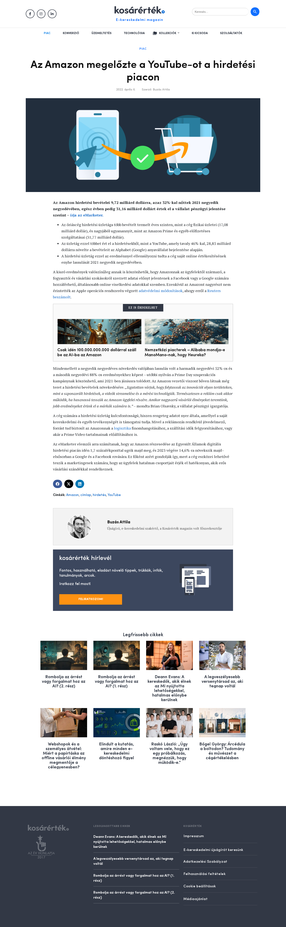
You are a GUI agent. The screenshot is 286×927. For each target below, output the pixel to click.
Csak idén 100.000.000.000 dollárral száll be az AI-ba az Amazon (96, 352)
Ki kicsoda (200, 33)
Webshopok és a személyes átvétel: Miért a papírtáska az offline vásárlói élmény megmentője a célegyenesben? (64, 755)
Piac (47, 33)
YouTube (114, 495)
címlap (85, 495)
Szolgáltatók (231, 33)
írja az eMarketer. (86, 214)
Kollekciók (167, 33)
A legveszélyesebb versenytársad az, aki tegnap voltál (222, 681)
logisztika (122, 428)
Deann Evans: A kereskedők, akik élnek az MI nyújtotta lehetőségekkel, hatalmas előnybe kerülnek (169, 688)
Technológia (134, 33)
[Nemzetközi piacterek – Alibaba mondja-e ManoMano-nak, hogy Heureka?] (187, 331)
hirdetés (99, 495)
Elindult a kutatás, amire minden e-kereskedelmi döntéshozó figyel (116, 750)
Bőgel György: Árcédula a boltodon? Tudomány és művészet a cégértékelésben (222, 750)
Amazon (72, 495)
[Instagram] (41, 13)
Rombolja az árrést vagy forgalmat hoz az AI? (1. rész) (116, 681)
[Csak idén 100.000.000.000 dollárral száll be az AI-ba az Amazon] (99, 331)
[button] (57, 484)
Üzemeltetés (101, 33)
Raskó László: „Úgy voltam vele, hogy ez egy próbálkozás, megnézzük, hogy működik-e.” (169, 753)
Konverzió (71, 33)
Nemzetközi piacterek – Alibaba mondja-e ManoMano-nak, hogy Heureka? (185, 352)
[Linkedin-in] (52, 13)
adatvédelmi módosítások (161, 290)
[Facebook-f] (30, 13)
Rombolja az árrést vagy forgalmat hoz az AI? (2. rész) (63, 681)
